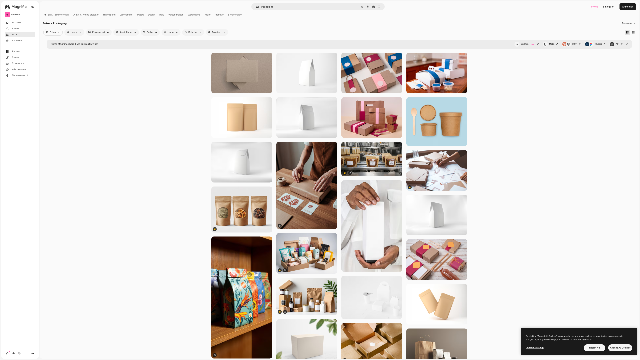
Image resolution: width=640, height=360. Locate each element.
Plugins (598, 44)
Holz (161, 14)
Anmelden (627, 6)
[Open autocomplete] (256, 7)
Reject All (594, 347)
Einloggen (608, 6)
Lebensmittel (126, 14)
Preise (594, 6)
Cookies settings (535, 347)
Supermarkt (194, 14)
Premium (219, 14)
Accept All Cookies (620, 347)
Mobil (551, 44)
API (617, 44)
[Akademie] (13, 353)
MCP (574, 44)
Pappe (140, 14)
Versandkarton (176, 14)
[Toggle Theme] (19, 353)
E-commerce (235, 14)
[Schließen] (626, 44)
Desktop (527, 44)
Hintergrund (109, 14)
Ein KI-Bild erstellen (58, 14)
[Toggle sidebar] (32, 6)
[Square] (633, 32)
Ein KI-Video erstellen (87, 14)
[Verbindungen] (7, 353)
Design (151, 14)
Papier (207, 14)
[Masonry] (627, 32)
